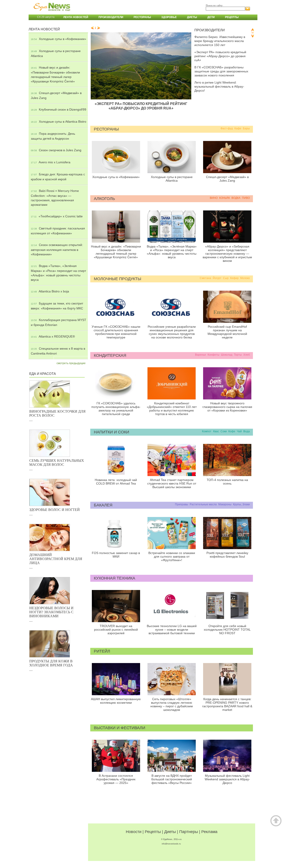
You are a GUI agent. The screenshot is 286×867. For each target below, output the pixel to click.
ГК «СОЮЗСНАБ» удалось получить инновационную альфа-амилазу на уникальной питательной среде (116, 408)
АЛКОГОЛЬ (104, 198)
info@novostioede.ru (171, 844)
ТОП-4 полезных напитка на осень (227, 481)
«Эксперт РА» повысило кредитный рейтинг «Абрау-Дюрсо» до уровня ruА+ (141, 106)
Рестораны (142, 17)
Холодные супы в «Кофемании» (58, 39)
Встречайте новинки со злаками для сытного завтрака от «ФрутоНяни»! (171, 556)
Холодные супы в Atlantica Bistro (58, 121)
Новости (133, 831)
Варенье (200, 354)
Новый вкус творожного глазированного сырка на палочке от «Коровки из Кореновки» (227, 406)
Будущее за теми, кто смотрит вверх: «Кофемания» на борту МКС (57, 306)
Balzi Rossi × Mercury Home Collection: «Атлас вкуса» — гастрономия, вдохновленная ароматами (55, 197)
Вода (246, 431)
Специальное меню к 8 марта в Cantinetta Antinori (58, 351)
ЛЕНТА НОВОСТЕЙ (44, 29)
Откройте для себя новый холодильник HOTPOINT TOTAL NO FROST (227, 629)
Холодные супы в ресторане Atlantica (56, 53)
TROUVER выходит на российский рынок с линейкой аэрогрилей (116, 629)
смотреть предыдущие (71, 363)
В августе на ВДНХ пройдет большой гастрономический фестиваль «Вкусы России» (171, 779)
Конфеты (213, 354)
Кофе (231, 431)
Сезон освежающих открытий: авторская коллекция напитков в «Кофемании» (57, 249)
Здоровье (169, 17)
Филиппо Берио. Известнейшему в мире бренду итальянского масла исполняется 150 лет (219, 41)
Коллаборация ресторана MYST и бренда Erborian (58, 322)
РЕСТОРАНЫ (106, 129)
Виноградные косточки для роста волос (57, 413)
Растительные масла (203, 504)
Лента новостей (75, 17)
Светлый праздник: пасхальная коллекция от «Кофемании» (58, 231)
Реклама (209, 831)
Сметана (205, 278)
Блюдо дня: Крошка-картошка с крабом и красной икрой (58, 176)
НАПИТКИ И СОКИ (111, 432)
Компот (206, 431)
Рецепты (232, 17)
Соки (224, 431)
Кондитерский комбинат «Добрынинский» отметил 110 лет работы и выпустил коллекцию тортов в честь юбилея (172, 408)
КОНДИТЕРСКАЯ (110, 355)
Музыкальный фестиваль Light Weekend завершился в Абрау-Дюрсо (227, 779)
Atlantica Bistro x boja (50, 291)
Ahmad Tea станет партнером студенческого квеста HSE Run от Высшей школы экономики (171, 483)
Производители (111, 17)
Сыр (226, 278)
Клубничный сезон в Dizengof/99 (58, 109)
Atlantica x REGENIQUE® (53, 336)
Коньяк (224, 197)
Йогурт (217, 278)
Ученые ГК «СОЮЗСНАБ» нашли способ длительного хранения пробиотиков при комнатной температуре (116, 332)
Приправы (181, 504)
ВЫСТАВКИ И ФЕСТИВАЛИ (119, 728)
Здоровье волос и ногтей (54, 510)
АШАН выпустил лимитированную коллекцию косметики (116, 700)
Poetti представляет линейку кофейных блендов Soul (227, 554)
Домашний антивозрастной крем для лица (55, 559)
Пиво (246, 197)
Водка (235, 197)
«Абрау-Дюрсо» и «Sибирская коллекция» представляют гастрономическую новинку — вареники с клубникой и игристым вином (227, 253)
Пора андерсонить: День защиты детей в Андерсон (53, 136)
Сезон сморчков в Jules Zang (56, 150)
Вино (214, 197)
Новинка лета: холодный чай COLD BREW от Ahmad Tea (116, 481)
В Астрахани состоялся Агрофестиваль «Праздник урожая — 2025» (115, 779)
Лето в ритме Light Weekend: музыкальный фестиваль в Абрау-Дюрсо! (219, 86)
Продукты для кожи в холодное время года (51, 663)
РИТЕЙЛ (102, 651)
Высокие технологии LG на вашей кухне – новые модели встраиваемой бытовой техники (172, 629)
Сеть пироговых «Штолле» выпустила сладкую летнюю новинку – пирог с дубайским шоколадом (171, 704)
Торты (238, 354)
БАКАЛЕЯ (103, 505)
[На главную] (51, 13)
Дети (211, 17)
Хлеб (246, 354)
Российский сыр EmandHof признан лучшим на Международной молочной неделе (227, 332)
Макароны (224, 504)
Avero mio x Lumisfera (50, 162)
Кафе (237, 128)
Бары (246, 128)
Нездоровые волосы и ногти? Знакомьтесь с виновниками (51, 612)
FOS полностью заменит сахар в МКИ (116, 554)
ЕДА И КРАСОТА (42, 374)
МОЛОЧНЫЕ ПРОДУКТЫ (117, 279)
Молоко (245, 278)
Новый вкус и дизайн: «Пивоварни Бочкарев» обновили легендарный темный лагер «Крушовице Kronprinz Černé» (55, 74)
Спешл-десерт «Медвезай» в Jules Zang (56, 95)
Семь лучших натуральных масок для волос (56, 462)
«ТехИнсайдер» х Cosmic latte (57, 216)
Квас (216, 431)
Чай (239, 431)
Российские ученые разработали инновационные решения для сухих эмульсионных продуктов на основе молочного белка (172, 332)
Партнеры (188, 831)
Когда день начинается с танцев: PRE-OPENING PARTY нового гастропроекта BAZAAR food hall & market (227, 704)
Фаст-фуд (227, 128)
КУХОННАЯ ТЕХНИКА (114, 578)
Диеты (192, 17)
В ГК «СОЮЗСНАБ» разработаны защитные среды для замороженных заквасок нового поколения (221, 71)
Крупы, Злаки (241, 504)
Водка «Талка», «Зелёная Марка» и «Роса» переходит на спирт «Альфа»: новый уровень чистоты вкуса (58, 272)
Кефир (234, 278)
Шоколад (226, 354)
